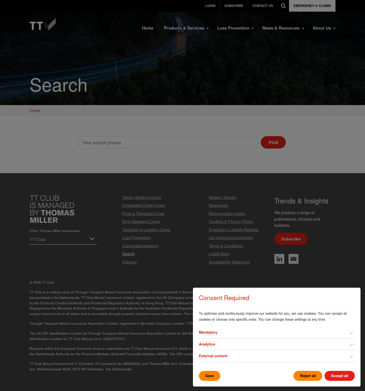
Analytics (207, 344)
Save (209, 375)
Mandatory (208, 332)
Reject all (308, 375)
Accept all (339, 375)
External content (213, 355)
